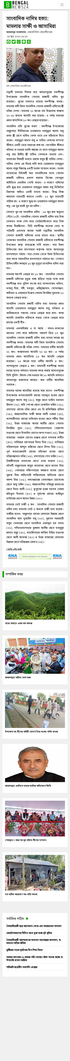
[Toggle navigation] (62, 4)
